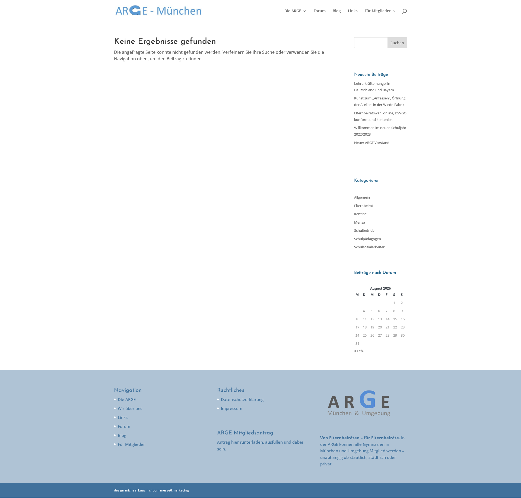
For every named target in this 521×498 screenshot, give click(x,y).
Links (353, 11)
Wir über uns (130, 408)
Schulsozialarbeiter (369, 247)
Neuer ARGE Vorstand (371, 142)
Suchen (397, 42)
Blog (337, 11)
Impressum (231, 408)
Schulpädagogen (367, 238)
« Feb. (359, 350)
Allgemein (362, 197)
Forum (320, 11)
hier (235, 442)
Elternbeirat (363, 205)
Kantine (360, 213)
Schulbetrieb (364, 230)
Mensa (359, 222)
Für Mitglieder (378, 11)
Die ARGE (292, 11)
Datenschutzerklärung (242, 399)
